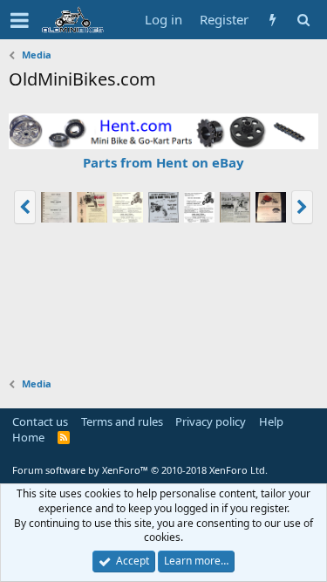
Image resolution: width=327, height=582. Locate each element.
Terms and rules (122, 421)
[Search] (303, 19)
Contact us (40, 421)
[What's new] (272, 19)
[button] (19, 20)
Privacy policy (210, 421)
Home (28, 437)
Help (271, 421)
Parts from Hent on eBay (163, 162)
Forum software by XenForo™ (140, 469)
